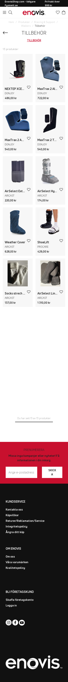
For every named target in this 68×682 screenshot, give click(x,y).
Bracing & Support (44, 22)
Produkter (24, 22)
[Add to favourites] (28, 87)
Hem (11, 22)
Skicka (52, 472)
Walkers (26, 25)
